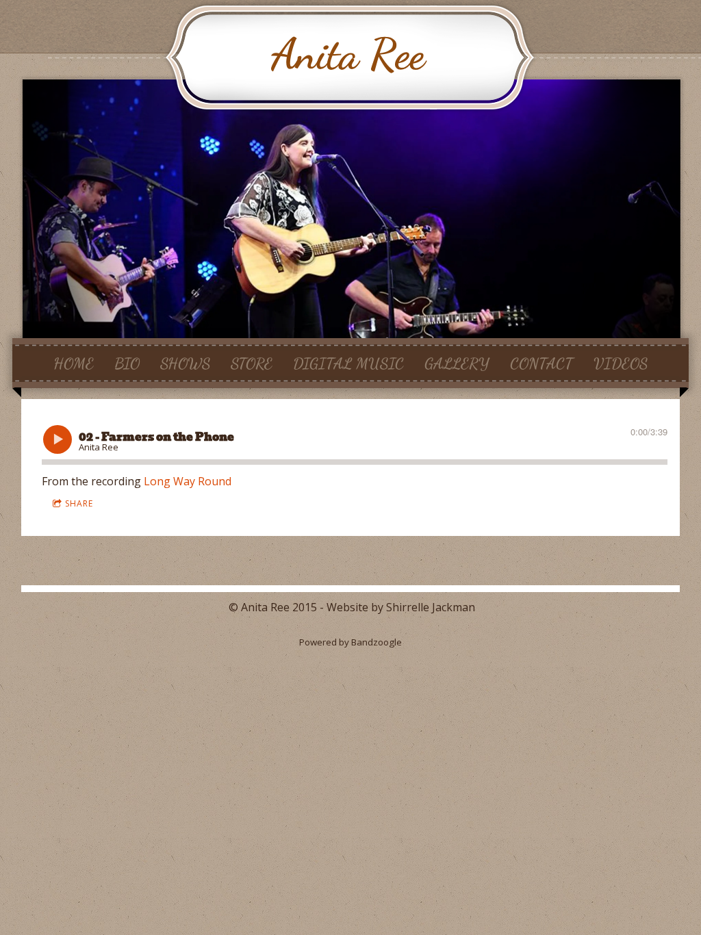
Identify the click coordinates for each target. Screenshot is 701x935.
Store (251, 363)
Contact (541, 363)
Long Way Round (187, 481)
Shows (185, 363)
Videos (621, 363)
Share (79, 503)
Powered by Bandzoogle (350, 642)
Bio (127, 363)
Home (73, 363)
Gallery (456, 363)
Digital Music (348, 363)
